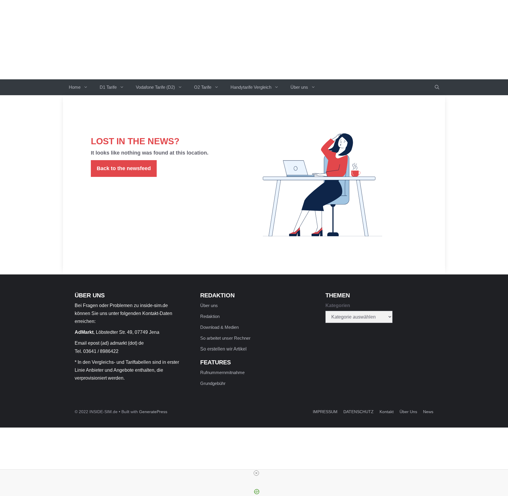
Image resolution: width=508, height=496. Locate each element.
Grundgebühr (212, 383)
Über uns (299, 87)
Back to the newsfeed (124, 168)
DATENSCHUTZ (358, 411)
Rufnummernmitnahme (222, 372)
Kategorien (337, 305)
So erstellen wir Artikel (223, 348)
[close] (256, 473)
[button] (437, 87)
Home (75, 87)
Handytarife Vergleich (250, 87)
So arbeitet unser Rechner (225, 338)
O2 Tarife (202, 87)
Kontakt (387, 411)
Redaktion (210, 316)
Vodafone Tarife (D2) (155, 87)
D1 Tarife (108, 87)
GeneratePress (153, 411)
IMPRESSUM (325, 411)
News (428, 411)
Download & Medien (219, 327)
